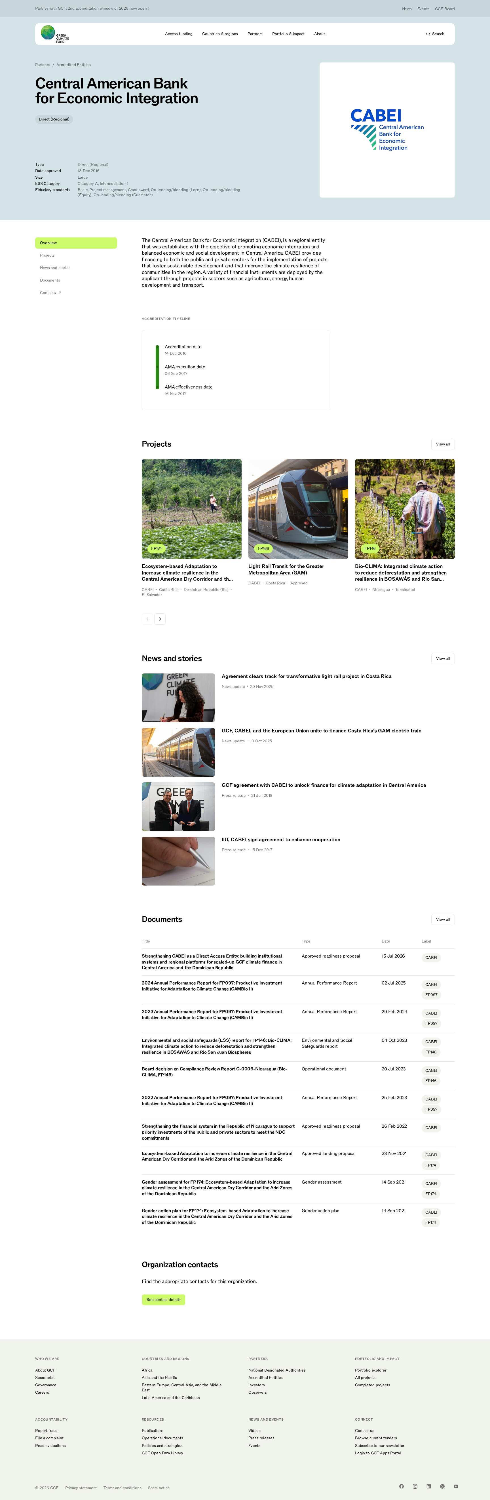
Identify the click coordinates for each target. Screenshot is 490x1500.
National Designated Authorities (277, 1370)
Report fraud (46, 1430)
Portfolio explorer (370, 1370)
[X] (442, 1486)
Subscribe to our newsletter (379, 1445)
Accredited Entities (73, 64)
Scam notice (159, 1488)
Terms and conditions (122, 1488)
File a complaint (49, 1438)
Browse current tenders (376, 1438)
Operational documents (162, 1438)
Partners (42, 64)
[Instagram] (415, 1486)
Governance (45, 1385)
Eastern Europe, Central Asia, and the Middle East (182, 1388)
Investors (256, 1385)
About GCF (45, 1370)
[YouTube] (456, 1486)
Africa (147, 1370)
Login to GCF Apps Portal (378, 1453)
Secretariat (44, 1377)
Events (423, 9)
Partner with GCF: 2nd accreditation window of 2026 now (91, 8)
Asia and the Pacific (159, 1377)
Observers (257, 1392)
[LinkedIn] (428, 1486)
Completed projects (372, 1385)
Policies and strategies (162, 1445)
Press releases (261, 1438)
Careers (42, 1392)
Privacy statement (81, 1488)
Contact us (364, 1430)
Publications (153, 1430)
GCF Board (445, 9)
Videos (254, 1430)
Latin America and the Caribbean (171, 1397)
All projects (365, 1377)
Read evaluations (50, 1445)
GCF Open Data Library (162, 1453)
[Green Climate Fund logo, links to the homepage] (58, 34)
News (407, 9)
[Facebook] (401, 1486)
